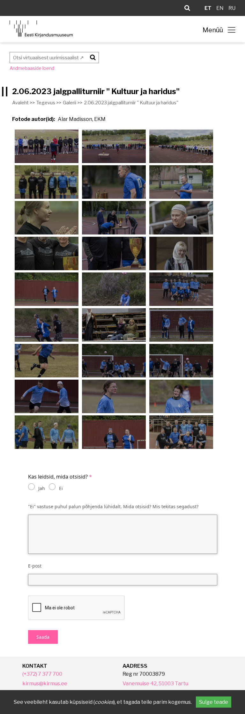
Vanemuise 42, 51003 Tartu (155, 684)
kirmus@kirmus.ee (44, 684)
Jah (41, 488)
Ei (61, 488)
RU (231, 8)
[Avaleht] (41, 28)
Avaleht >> (23, 103)
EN (220, 8)
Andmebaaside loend (32, 68)
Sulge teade (213, 702)
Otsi (92, 56)
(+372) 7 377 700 (42, 674)
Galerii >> (72, 103)
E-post (34, 566)
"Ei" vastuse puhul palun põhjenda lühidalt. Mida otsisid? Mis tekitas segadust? (113, 506)
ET (208, 8)
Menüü (213, 30)
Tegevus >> (48, 103)
